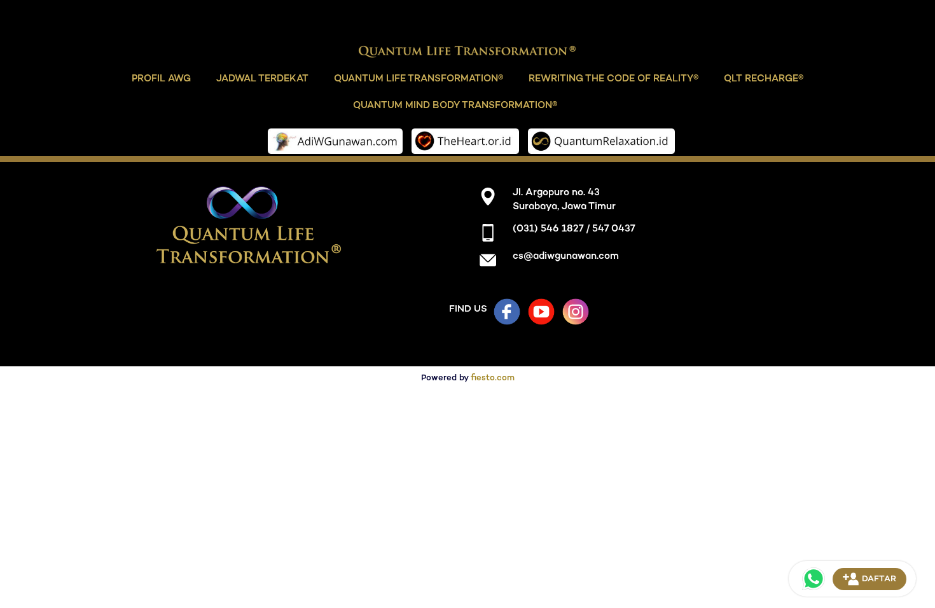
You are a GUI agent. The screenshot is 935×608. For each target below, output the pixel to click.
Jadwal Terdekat (271, 78)
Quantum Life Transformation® (420, 78)
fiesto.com (493, 378)
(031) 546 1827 (548, 229)
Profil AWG (174, 78)
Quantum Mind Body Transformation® (455, 105)
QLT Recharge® (752, 78)
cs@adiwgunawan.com (566, 257)
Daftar (879, 579)
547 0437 (613, 229)
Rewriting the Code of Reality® (608, 78)
